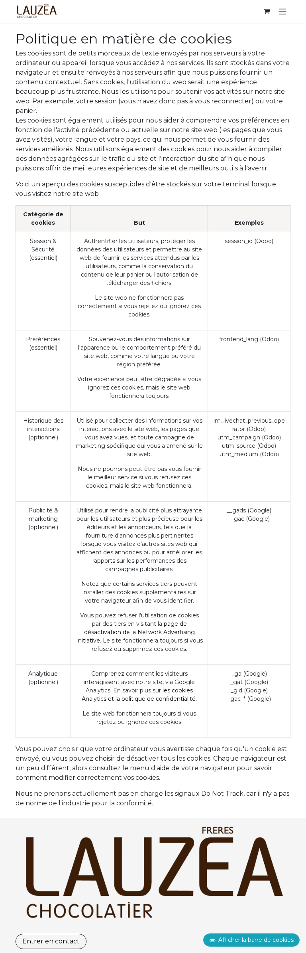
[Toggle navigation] (282, 11)
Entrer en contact (51, 941)
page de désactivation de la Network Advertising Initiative (135, 632)
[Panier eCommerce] (267, 11)
